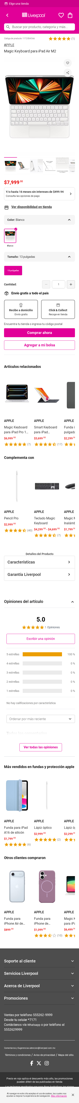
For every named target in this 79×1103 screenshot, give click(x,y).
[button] (59, 38)
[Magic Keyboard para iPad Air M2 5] (62, 165)
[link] (17, 410)
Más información (59, 1096)
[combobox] (40, 719)
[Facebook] (31, 1063)
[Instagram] (47, 1063)
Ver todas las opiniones (41, 747)
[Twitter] (38, 1063)
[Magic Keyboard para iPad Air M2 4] (49, 165)
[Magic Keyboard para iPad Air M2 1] (10, 165)
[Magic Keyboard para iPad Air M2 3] (36, 165)
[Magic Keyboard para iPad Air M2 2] (23, 165)
